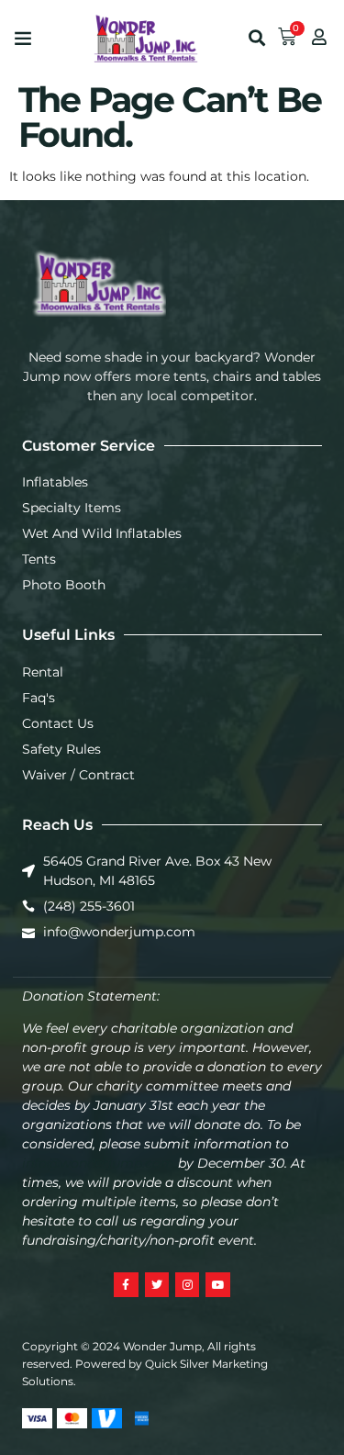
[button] (23, 37)
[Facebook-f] (126, 1284)
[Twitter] (157, 1284)
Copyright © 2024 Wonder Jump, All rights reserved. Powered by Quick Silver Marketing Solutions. (145, 1363)
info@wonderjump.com (98, 1163)
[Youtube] (217, 1284)
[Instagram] (187, 1284)
